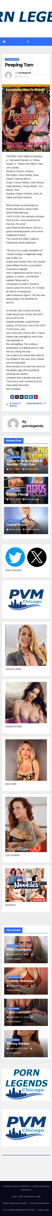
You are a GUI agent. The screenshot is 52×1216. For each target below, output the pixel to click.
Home (14, 1196)
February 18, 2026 (19, 986)
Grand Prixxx (17, 525)
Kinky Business (34, 403)
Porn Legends (13, 946)
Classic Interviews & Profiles (15, 1203)
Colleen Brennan (20, 981)
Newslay (43, 1186)
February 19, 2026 (19, 954)
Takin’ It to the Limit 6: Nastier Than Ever (25, 462)
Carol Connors (18, 1012)
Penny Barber (18, 1044)
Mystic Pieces (17, 494)
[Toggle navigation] (28, 42)
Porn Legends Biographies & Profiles (19, 1210)
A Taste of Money (15, 404)
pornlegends (24, 73)
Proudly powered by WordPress (17, 1186)
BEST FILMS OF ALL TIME (29, 1196)
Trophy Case (43, 1210)
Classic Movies (12, 59)
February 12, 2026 (19, 1017)
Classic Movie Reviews (39, 1203)
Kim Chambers (19, 949)
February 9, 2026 (19, 1048)
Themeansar (25, 1190)
